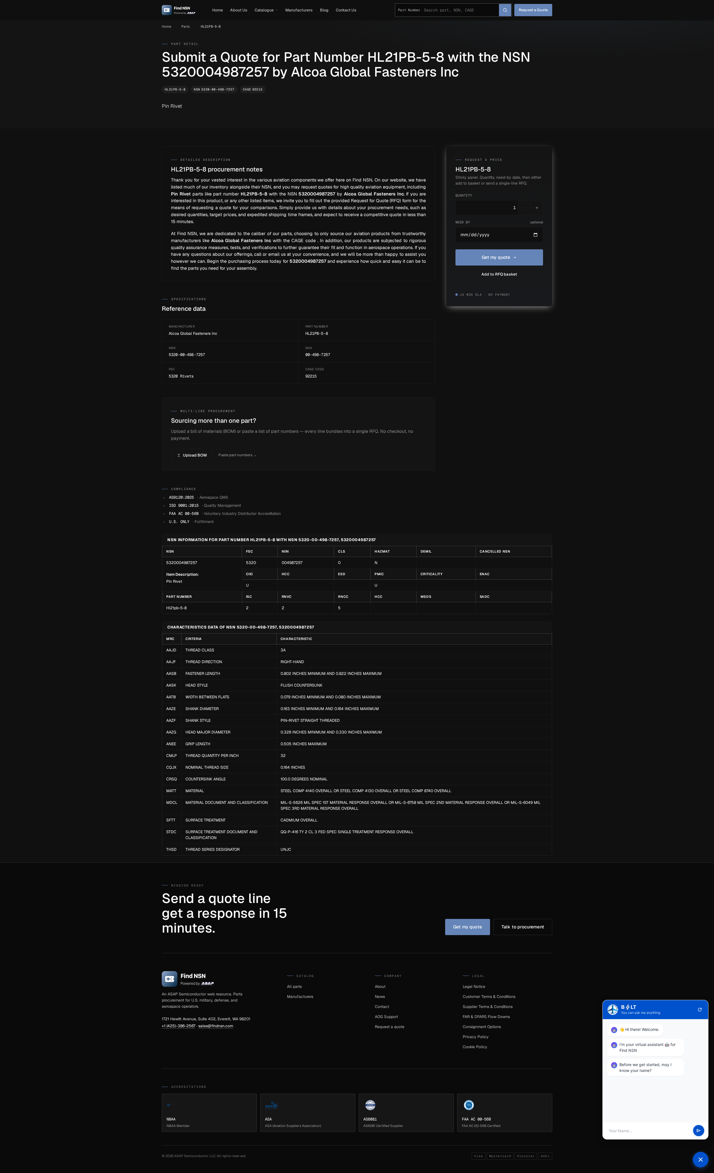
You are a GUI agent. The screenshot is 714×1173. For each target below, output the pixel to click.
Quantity (463, 195)
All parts (294, 986)
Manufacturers (299, 10)
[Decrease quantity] (524, 207)
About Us (238, 10)
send (698, 1131)
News (380, 996)
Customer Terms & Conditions (489, 996)
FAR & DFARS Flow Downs (486, 1016)
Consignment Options (482, 1026)
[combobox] (461, 10)
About (380, 986)
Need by (499, 222)
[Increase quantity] (536, 207)
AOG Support (386, 1016)
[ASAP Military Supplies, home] (179, 10)
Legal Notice (474, 986)
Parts (185, 26)
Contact (382, 1006)
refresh (700, 1009)
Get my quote (496, 257)
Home (217, 10)
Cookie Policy (475, 1046)
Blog (324, 10)
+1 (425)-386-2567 (178, 1025)
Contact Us (346, 10)
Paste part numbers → (237, 455)
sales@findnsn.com (215, 1025)
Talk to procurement (522, 927)
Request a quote (389, 1026)
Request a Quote (533, 10)
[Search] (505, 10)
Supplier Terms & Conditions (488, 1006)
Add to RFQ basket (499, 274)
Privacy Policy (476, 1036)
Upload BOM (195, 455)
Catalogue (264, 10)
